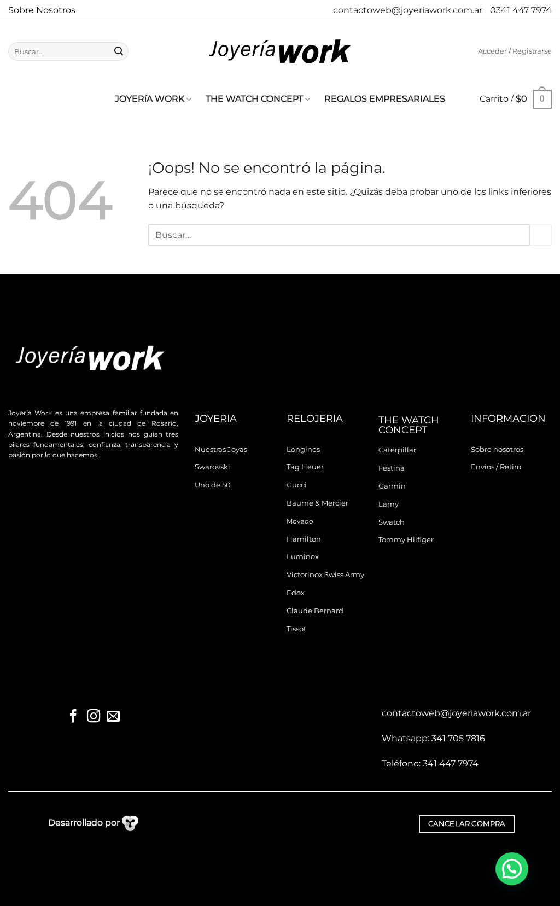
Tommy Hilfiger (406, 540)
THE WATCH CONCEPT (254, 99)
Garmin (392, 486)
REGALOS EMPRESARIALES (384, 99)
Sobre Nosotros (41, 10)
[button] (515, 51)
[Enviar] (118, 51)
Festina (391, 468)
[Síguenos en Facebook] (73, 717)
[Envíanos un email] (113, 717)
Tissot (296, 629)
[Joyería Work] (280, 51)
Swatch (391, 522)
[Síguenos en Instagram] (93, 717)
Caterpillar (397, 450)
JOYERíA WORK (149, 99)
